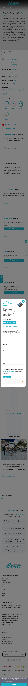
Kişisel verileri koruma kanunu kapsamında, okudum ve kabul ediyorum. (14, 371)
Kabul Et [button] (14, 684)
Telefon (4, 350)
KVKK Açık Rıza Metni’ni (9, 371)
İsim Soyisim (5, 338)
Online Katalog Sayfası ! (9, 322)
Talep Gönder (6, 377)
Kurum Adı (5, 344)
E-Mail (4, 357)
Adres (4, 363)
